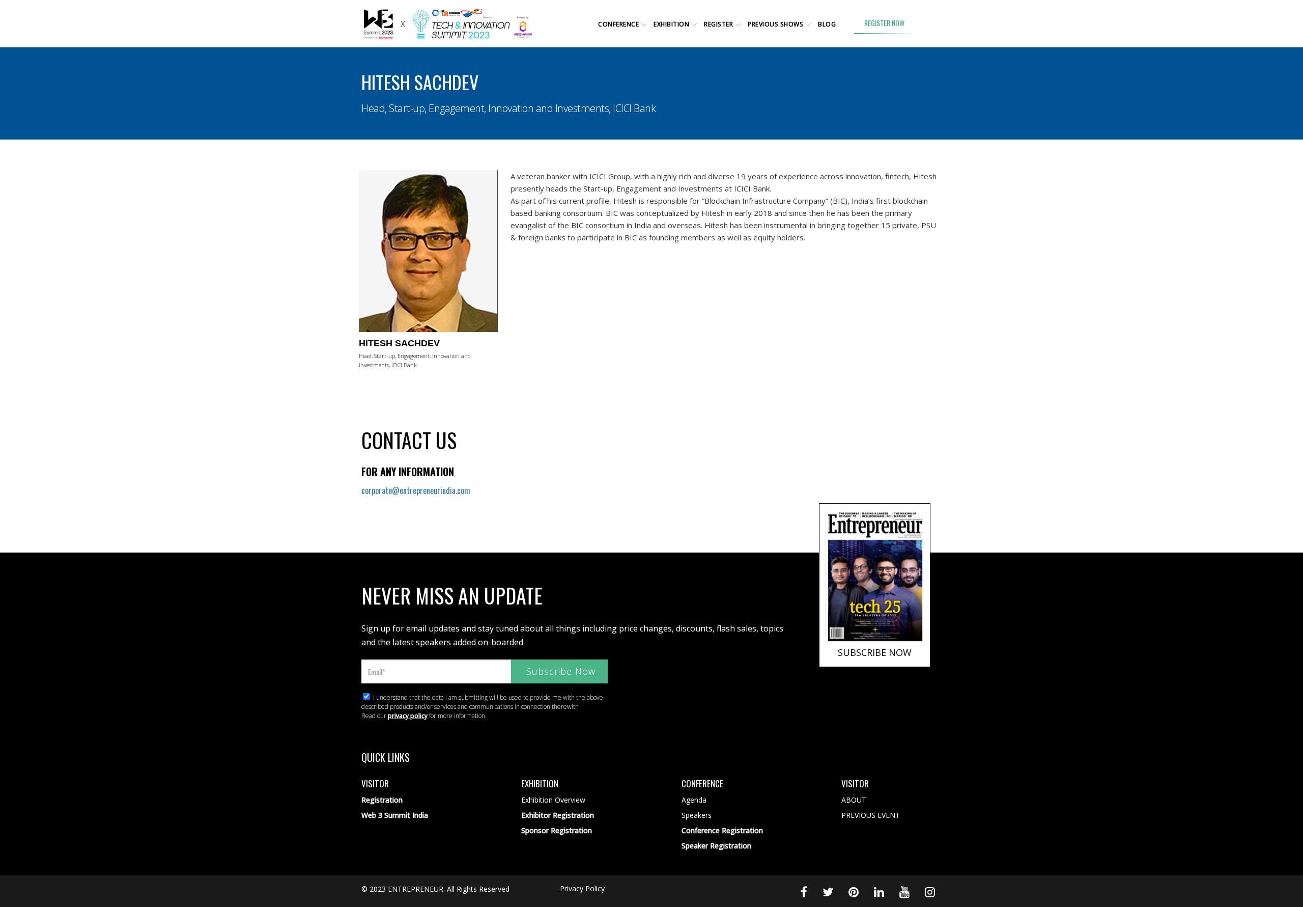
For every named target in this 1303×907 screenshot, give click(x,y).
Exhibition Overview (553, 800)
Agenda (694, 800)
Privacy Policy (582, 888)
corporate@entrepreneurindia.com (415, 490)
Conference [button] (618, 24)
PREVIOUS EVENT (870, 815)
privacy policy (408, 715)
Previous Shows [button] (775, 24)
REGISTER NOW (884, 22)
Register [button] (718, 24)
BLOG (827, 24)
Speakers (697, 815)
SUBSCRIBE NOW (875, 652)
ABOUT (853, 800)
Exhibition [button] (671, 24)
